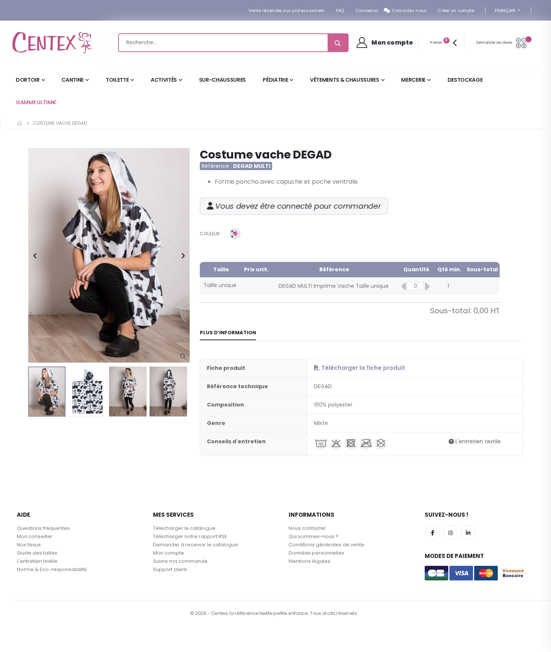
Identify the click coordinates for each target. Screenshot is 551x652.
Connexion (366, 10)
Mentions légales (309, 561)
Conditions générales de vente (326, 544)
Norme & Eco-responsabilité (52, 569)
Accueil (19, 123)
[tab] (228, 333)
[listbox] (236, 235)
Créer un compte (455, 10)
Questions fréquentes (43, 528)
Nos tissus (29, 544)
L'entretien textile (477, 441)
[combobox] (233, 42)
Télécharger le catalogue (184, 528)
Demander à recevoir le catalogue (195, 544)
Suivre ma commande (180, 561)
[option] (235, 234)
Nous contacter (307, 528)
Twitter (450, 532)
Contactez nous (409, 10)
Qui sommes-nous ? (313, 536)
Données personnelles (316, 552)
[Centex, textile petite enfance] (52, 43)
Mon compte (168, 552)
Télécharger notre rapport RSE (190, 536)
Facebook (432, 532)
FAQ (340, 10)
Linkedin (468, 532)
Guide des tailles (37, 552)
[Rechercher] (338, 42)
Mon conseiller (34, 536)
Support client (170, 569)
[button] (183, 356)
